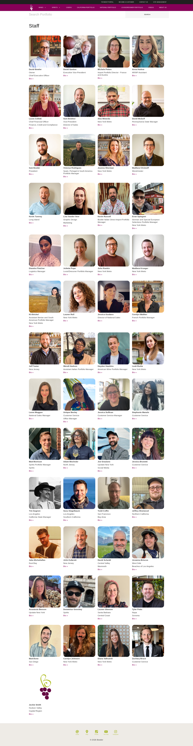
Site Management (159, 2)
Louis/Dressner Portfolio (132, 7)
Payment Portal (107, 2)
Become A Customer (126, 2)
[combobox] (74, 14)
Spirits (54, 7)
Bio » (31, 79)
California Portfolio (85, 7)
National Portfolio (108, 7)
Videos (151, 7)
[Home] (31, 7)
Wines (41, 7)
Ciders (69, 7)
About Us (162, 7)
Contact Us (143, 2)
